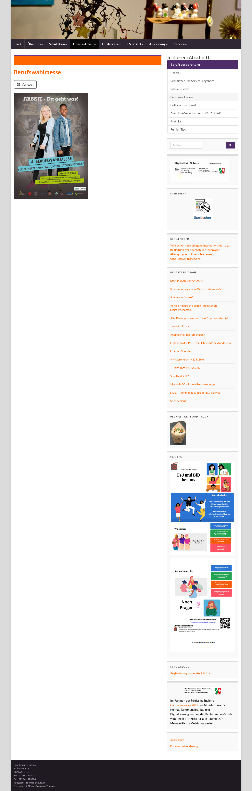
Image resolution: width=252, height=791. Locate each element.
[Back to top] (243, 782)
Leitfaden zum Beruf (183, 105)
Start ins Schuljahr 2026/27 (187, 280)
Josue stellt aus (180, 326)
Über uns (34, 44)
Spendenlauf (178, 401)
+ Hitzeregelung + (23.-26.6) (187, 359)
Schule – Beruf (179, 89)
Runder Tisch (178, 129)
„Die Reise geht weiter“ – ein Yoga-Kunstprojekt (200, 318)
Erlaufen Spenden (181, 351)
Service (179, 44)
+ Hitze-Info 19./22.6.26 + (186, 367)
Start (17, 44)
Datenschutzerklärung (184, 746)
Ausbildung (157, 44)
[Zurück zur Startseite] (126, 19)
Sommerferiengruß (182, 297)
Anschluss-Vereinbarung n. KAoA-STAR (195, 113)
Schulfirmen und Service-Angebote (192, 81)
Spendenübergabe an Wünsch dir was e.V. (196, 289)
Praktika (175, 121)
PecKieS (175, 73)
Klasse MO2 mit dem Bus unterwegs (192, 384)
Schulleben (57, 44)
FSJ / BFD (134, 44)
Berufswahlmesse (181, 97)
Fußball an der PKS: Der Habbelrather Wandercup (200, 343)
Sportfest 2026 (179, 376)
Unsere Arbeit (83, 44)
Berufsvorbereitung (46, 60)
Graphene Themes (45, 786)
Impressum (177, 740)
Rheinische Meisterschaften (187, 334)
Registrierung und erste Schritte (190, 673)
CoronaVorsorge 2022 (184, 705)
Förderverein (111, 44)
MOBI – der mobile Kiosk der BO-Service (195, 392)
